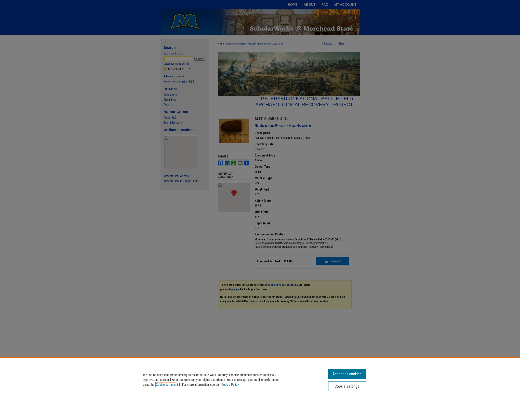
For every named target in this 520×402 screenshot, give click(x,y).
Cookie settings (166, 385)
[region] (260, 379)
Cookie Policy (230, 385)
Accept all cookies (347, 374)
